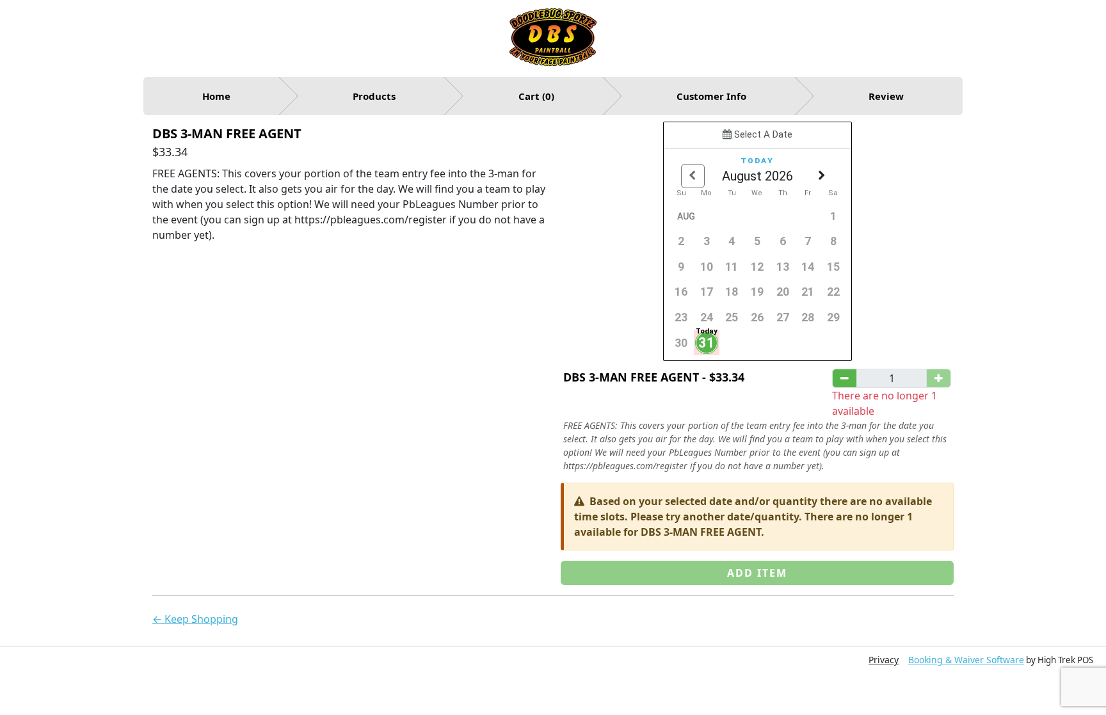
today (757, 160)
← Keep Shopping (195, 619)
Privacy (884, 660)
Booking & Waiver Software (966, 660)
